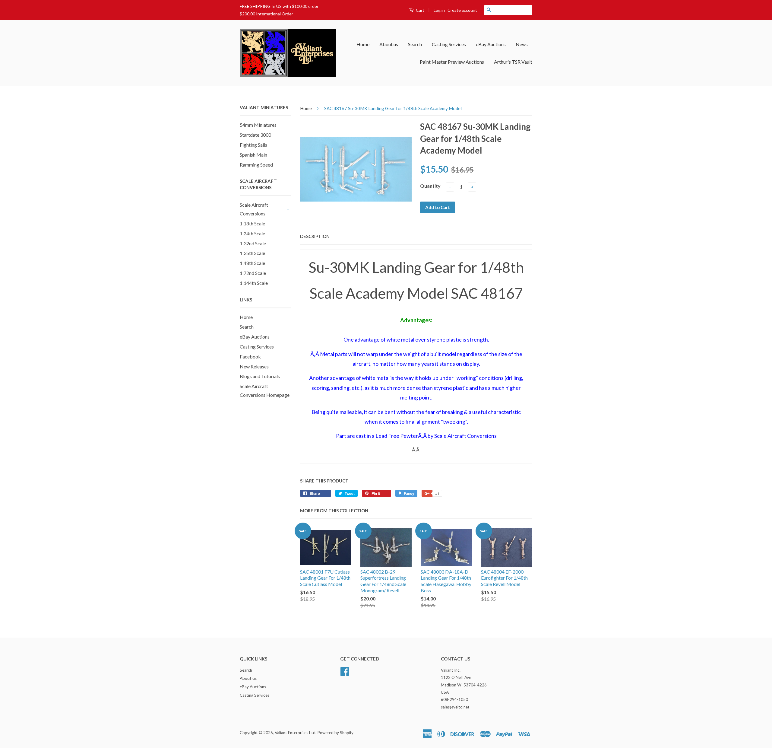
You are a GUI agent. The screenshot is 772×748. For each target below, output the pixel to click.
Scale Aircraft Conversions (254, 209)
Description (315, 236)
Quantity (430, 186)
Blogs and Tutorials (260, 376)
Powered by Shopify (335, 732)
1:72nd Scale (253, 273)
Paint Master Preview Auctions (452, 62)
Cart (419, 10)
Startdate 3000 (255, 135)
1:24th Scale (252, 233)
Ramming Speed (256, 164)
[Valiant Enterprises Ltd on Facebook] (344, 670)
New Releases (254, 366)
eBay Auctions (491, 44)
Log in (439, 10)
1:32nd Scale (253, 243)
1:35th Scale (252, 253)
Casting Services (449, 44)
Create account (462, 10)
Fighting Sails (253, 145)
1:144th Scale (254, 283)
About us (388, 44)
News (522, 44)
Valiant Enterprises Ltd (295, 732)
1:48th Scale (252, 263)
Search (415, 44)
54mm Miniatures (258, 125)
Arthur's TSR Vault (513, 62)
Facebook (250, 356)
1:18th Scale (252, 223)
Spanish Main (253, 155)
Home (362, 44)
